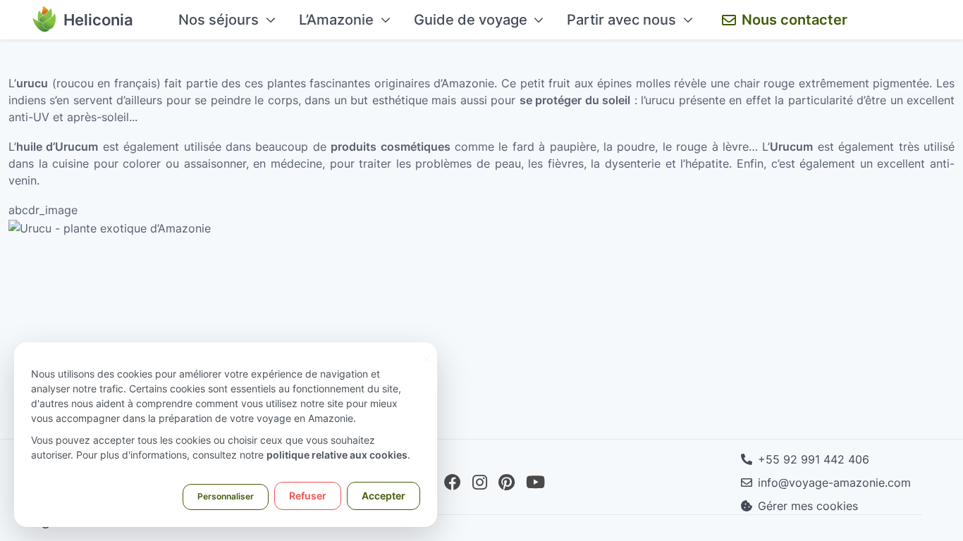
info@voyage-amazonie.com (834, 482)
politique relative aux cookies (336, 455)
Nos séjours (218, 19)
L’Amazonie (336, 19)
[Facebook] (452, 482)
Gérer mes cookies (808, 506)
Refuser (307, 496)
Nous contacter (794, 19)
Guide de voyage (470, 19)
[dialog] (225, 434)
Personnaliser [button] (225, 496)
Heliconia (98, 20)
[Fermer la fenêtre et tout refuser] (426, 351)
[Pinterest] (506, 482)
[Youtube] (535, 482)
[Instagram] (479, 482)
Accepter (383, 496)
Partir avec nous (621, 19)
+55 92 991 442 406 (813, 459)
